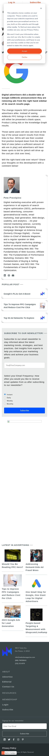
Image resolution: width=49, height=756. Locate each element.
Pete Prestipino (12, 198)
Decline (24, 57)
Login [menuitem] (5, 705)
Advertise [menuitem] (7, 677)
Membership (9, 699)
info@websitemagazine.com (25, 657)
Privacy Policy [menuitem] (9, 748)
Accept (24, 51)
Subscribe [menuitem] (7, 709)
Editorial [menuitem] (7, 682)
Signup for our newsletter (13, 721)
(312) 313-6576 (20, 663)
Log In (11, 2)
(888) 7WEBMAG (20, 660)
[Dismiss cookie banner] (41, 8)
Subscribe (35, 2)
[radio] (24, 394)
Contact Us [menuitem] (8, 687)
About (6, 672)
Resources (9, 693)
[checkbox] (24, 399)
